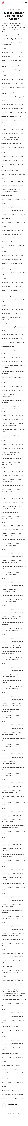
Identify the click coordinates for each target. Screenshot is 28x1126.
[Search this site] (23, 2)
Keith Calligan (13, 1104)
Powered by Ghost (14, 1116)
